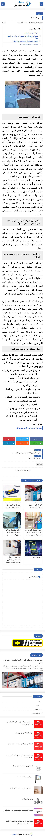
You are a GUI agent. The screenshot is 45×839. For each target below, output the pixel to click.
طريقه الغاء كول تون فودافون (24, 733)
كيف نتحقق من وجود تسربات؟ (29, 44)
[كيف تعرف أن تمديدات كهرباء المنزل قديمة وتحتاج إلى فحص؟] (33, 493)
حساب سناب (37, 557)
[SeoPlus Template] (31, 834)
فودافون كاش (36, 713)
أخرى (39, 14)
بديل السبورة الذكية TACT (25, 777)
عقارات (38, 705)
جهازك (14, 834)
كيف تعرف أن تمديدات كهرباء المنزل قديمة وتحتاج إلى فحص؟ (34, 505)
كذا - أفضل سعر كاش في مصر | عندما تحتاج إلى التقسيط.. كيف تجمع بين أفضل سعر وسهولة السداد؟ (12, 507)
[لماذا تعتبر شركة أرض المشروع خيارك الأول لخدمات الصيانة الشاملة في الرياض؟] (12, 548)
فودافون (37, 709)
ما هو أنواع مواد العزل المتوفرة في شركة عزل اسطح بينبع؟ (22, 37)
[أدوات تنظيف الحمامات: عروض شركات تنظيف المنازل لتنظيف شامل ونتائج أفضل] (12, 520)
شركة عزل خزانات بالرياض (29, 427)
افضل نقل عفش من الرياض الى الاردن (21, 788)
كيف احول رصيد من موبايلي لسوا (23, 766)
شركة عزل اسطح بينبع (31, 33)
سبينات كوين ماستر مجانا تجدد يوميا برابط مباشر (18, 810)
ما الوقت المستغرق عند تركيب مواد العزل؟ (25, 41)
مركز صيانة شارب (27, 799)
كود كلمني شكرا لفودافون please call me (20, 744)
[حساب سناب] (33, 548)
